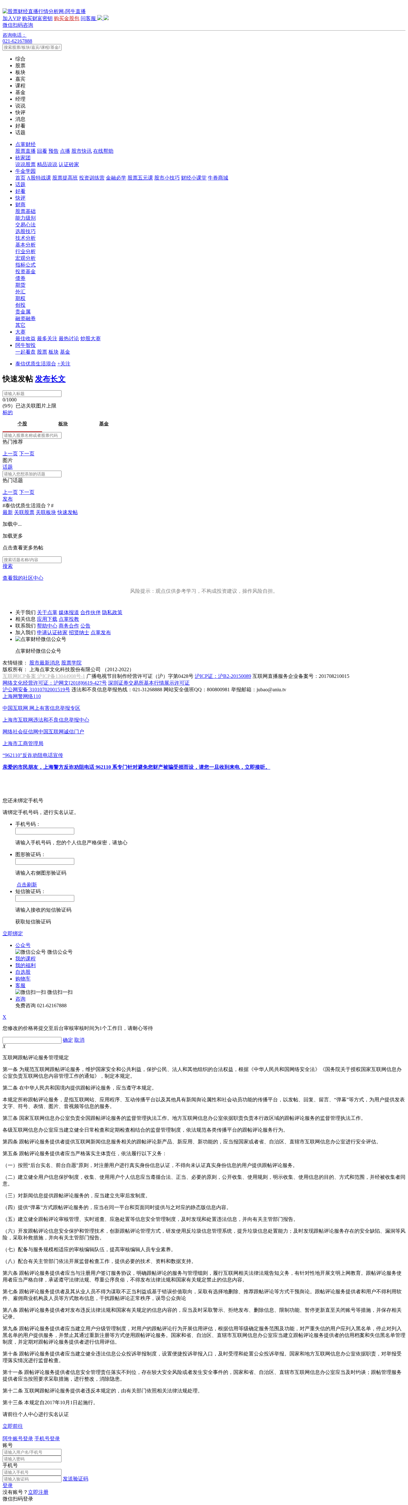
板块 (53, 352)
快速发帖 (67, 512)
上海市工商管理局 (23, 743)
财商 (20, 204)
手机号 (10, 1465)
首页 (20, 177)
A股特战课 (39, 177)
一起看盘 (25, 352)
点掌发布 (101, 632)
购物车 (23, 978)
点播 (65, 151)
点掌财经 (25, 144)
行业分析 (25, 251)
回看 (42, 151)
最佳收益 (25, 338)
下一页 (26, 453)
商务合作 (69, 625)
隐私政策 (112, 612)
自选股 (23, 972)
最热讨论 (69, 338)
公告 (85, 625)
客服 (20, 985)
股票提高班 (65, 177)
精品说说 (47, 164)
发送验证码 (75, 1478)
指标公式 (25, 265)
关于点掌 (47, 612)
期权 (20, 298)
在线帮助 (103, 151)
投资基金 (25, 271)
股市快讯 (81, 151)
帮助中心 (47, 625)
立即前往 (13, 1426)
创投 (20, 305)
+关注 (63, 363)
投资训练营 (92, 177)
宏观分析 (25, 258)
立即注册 (38, 1492)
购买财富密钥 (37, 18)
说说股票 (25, 164)
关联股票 (24, 512)
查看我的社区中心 (23, 578)
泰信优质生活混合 (35, 363)
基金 (65, 352)
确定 (68, 1040)
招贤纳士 (79, 632)
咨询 (20, 999)
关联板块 (46, 512)
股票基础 (25, 211)
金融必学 (116, 177)
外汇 (20, 291)
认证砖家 (69, 164)
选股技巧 (25, 231)
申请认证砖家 (52, 632)
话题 (20, 184)
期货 (20, 285)
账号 (8, 1445)
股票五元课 (140, 177)
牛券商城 (218, 177)
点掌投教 (69, 619)
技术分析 (25, 238)
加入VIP (12, 18)
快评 (20, 198)
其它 (20, 325)
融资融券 (25, 318)
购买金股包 (66, 18)
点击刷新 (27, 884)
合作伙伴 (90, 612)
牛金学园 (25, 171)
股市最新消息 (44, 662)
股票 (42, 352)
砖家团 (23, 157)
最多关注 (47, 338)
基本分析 (25, 244)
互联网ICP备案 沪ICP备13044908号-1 (44, 676)
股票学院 (71, 662)
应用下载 (47, 619)
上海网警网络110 (22, 696)
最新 (8, 512)
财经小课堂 (194, 177)
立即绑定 (13, 933)
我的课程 (25, 958)
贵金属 (23, 311)
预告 (53, 151)
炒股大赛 (90, 338)
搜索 (8, 566)
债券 (20, 278)
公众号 (23, 945)
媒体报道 (69, 612)
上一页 (10, 453)
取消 (79, 1040)
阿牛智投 (25, 345)
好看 (20, 191)
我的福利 (25, 965)
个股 (22, 423)
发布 (8, 499)
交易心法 (25, 224)
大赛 (20, 331)
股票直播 (25, 151)
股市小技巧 (167, 177)
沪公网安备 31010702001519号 (36, 689)
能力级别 (25, 218)
